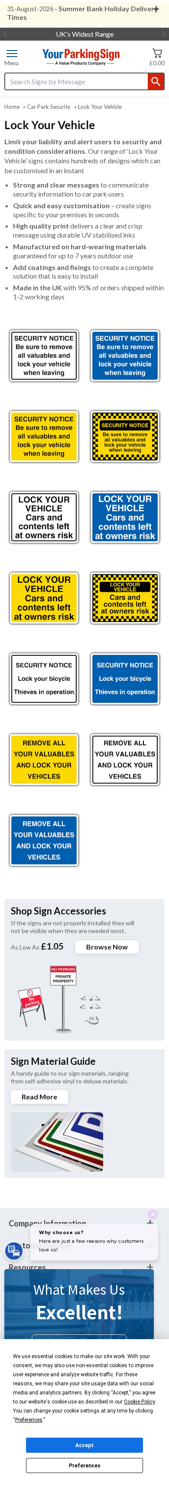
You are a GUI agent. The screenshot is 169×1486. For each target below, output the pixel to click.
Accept (84, 1445)
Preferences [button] (28, 1420)
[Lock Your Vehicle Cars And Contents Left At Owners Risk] (44, 517)
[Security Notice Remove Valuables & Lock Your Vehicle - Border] (125, 436)
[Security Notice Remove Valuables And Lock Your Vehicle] (44, 355)
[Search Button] (156, 81)
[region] (43, 355)
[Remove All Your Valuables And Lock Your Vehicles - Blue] (44, 840)
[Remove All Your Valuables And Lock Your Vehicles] (125, 759)
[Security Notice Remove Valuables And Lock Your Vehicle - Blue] (125, 355)
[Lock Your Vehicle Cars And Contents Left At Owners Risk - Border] (125, 598)
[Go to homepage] (80, 57)
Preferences (85, 1466)
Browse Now (107, 947)
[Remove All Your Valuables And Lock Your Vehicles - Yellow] (44, 759)
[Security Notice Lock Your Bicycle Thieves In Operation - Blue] (125, 678)
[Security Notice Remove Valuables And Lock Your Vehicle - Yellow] (44, 436)
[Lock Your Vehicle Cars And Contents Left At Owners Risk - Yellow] (44, 598)
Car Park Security (49, 106)
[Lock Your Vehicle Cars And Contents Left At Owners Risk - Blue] (125, 517)
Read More (39, 1096)
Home (12, 106)
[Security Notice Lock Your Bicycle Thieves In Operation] (44, 678)
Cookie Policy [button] (139, 1402)
